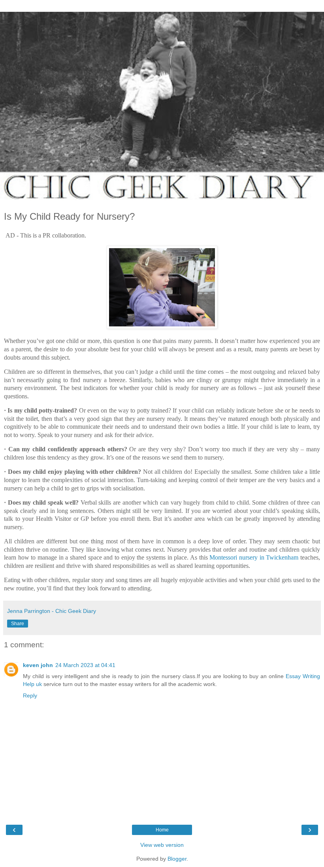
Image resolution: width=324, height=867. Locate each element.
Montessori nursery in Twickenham (253, 557)
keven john (38, 665)
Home (162, 830)
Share (17, 623)
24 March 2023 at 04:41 (85, 665)
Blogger (177, 859)
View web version (162, 845)
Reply (30, 695)
